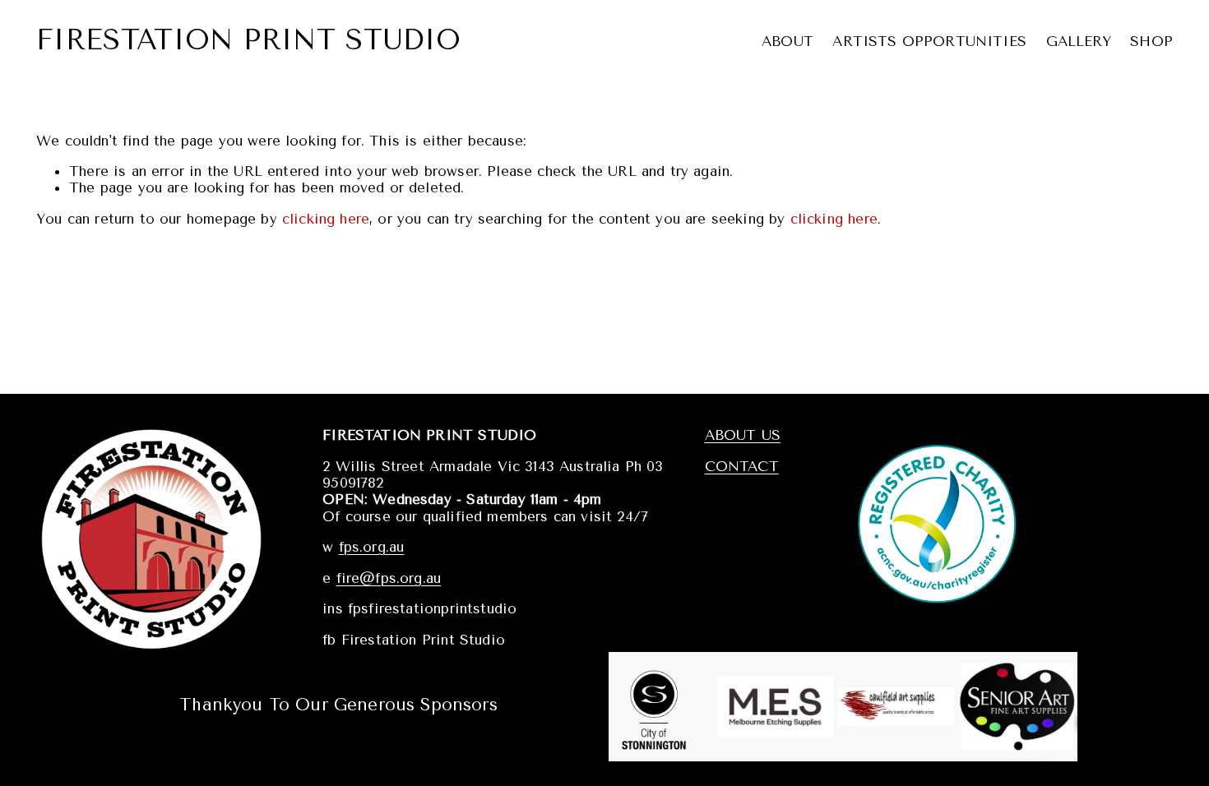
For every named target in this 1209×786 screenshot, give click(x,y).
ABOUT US (743, 435)
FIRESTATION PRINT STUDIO (248, 40)
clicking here (325, 218)
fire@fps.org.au (389, 578)
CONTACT (742, 466)
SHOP (1151, 41)
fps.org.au (372, 547)
